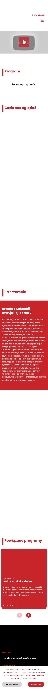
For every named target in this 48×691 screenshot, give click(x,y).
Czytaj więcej (9, 605)
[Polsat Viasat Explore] (4, 11)
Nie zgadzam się (12, 684)
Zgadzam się (36, 684)
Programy (38, 15)
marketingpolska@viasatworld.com (21, 658)
